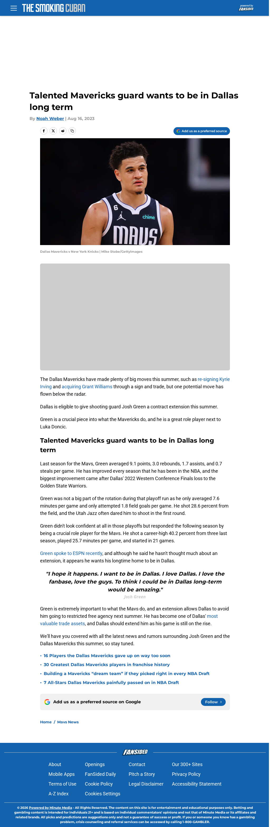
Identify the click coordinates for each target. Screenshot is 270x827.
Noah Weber (50, 118)
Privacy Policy (186, 774)
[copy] (72, 131)
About (55, 764)
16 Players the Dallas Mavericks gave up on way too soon (107, 655)
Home (46, 722)
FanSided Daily (100, 774)
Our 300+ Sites (187, 764)
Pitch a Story (142, 774)
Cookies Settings (102, 793)
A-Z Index (59, 793)
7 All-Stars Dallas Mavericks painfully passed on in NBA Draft (111, 682)
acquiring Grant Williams (87, 386)
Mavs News (68, 722)
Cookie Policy (99, 784)
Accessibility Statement (196, 784)
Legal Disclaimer (146, 784)
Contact (137, 764)
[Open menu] (14, 8)
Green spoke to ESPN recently (71, 553)
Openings (95, 764)
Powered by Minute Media (50, 808)
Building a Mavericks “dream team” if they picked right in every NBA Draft (127, 673)
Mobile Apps (62, 774)
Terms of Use (62, 784)
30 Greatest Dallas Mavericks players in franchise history (107, 664)
